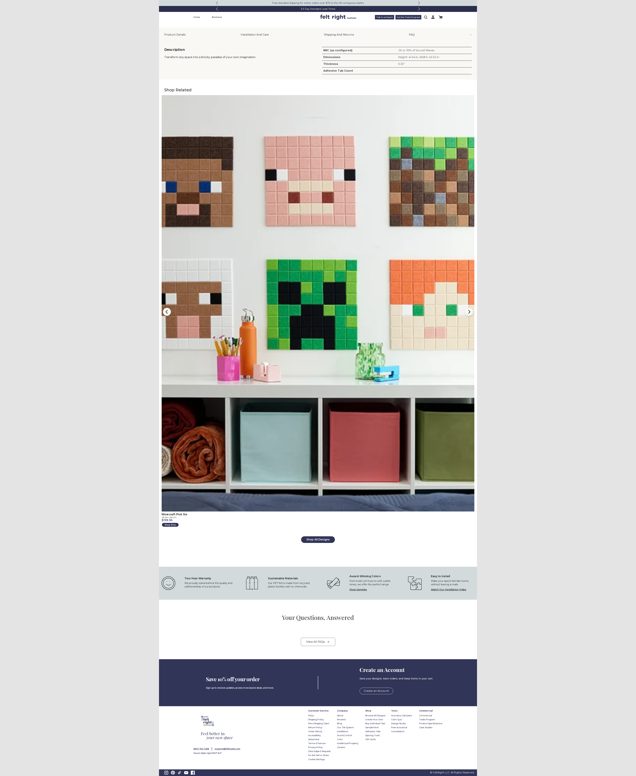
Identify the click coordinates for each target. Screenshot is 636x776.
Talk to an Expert (384, 17)
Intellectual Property (347, 743)
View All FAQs (315, 641)
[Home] (305, 17)
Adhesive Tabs (372, 731)
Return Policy (315, 727)
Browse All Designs (375, 715)
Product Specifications (430, 723)
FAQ (412, 34)
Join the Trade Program (408, 17)
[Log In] (433, 17)
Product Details (175, 34)
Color (340, 739)
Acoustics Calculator (401, 715)
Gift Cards (370, 739)
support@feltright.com (227, 749)
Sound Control (344, 735)
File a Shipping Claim (318, 723)
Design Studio (398, 723)
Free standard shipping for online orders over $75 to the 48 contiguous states (318, 2)
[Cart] (441, 17)
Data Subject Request (319, 751)
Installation (342, 731)
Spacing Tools (372, 735)
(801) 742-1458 (201, 749)
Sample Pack (372, 727)
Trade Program (427, 719)
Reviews (341, 719)
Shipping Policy (316, 719)
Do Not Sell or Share (318, 755)
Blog (339, 723)
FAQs (311, 715)
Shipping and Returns (339, 34)
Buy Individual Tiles (375, 723)
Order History (315, 731)
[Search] (425, 17)
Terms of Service (317, 743)
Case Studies (425, 727)
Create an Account (376, 690)
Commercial (425, 715)
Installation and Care (255, 34)
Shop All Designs (318, 539)
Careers (341, 747)
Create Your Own (374, 719)
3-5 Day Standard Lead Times (318, 8)
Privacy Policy (315, 747)
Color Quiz (396, 719)
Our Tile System (345, 727)
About (340, 715)
